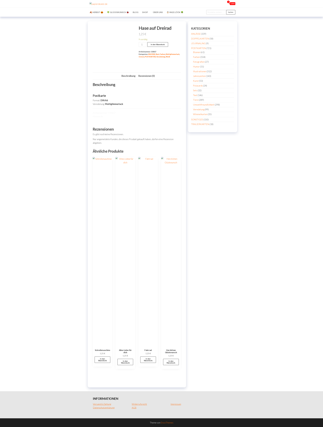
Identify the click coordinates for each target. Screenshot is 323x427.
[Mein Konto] (223, 4)
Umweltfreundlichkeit (203, 104)
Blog (135, 12)
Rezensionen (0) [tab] (146, 75)
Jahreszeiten (199, 76)
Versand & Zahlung (102, 404)
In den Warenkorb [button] (102, 360)
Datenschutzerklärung (104, 407)
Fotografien (199, 61)
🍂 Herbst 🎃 (96, 12)
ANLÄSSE (151, 54)
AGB (134, 407)
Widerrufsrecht (139, 404)
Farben (162, 54)
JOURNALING (198, 43)
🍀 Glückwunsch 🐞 (118, 12)
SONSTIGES (197, 119)
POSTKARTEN (150, 57)
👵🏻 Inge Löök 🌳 (175, 12)
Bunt (157, 54)
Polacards (198, 85)
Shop (145, 12)
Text (195, 95)
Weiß (168, 57)
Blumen (196, 52)
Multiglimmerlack (172, 54)
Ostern (141, 57)
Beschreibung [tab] (129, 75)
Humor (196, 66)
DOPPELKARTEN (200, 38)
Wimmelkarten (200, 114)
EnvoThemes (167, 422)
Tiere (195, 99)
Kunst (196, 80)
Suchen (230, 12)
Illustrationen (199, 71)
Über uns (158, 12)
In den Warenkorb (158, 44)
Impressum (176, 404)
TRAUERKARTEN (200, 124)
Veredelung (160, 57)
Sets (195, 90)
